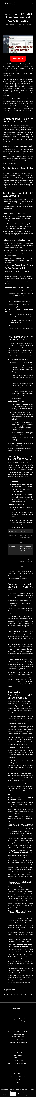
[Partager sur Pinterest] (14, 994)
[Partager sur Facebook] (4, 994)
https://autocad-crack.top (17, 295)
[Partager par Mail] (31, 994)
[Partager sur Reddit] (28, 994)
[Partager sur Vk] (24, 994)
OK (13, 1094)
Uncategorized (21, 24)
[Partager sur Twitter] (8, 994)
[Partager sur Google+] (11, 994)
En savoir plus (21, 1094)
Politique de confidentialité (18, 1076)
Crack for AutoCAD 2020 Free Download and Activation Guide (18, 17)
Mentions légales (18, 1079)
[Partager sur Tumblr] (21, 994)
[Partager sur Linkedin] (18, 994)
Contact (18, 1082)
